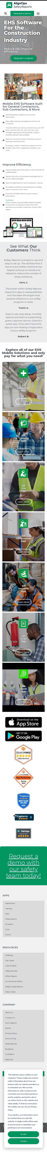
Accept (23, 1134)
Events (8, 1028)
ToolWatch (9, 1054)
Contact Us (10, 1018)
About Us (9, 1012)
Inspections (10, 903)
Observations (11, 919)
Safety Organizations (14, 987)
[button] (6, 13)
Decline (23, 1141)
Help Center (10, 992)
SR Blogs (9, 955)
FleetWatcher (11, 1044)
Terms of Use (10, 1038)
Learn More (23, 401)
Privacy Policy (11, 1033)
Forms (8, 935)
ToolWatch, (10, 200)
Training (8, 908)
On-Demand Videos (13, 981)
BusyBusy (9, 1049)
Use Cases (9, 960)
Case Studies (10, 966)
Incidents (9, 924)
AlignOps (9, 1059)
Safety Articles (11, 971)
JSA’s (7, 914)
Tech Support (11, 1023)
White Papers (11, 976)
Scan (7, 929)
